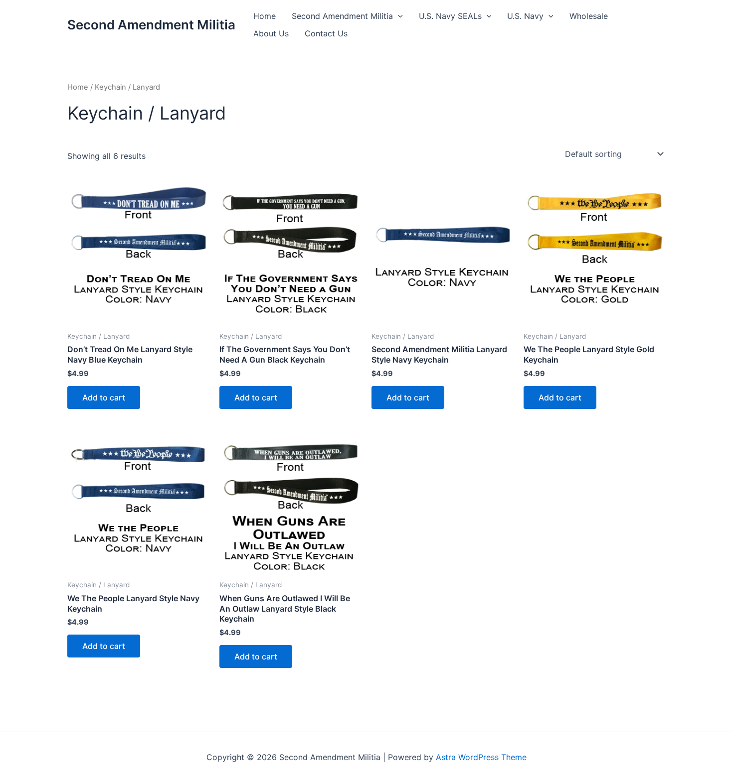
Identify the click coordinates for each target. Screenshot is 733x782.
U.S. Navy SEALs (450, 16)
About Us (271, 33)
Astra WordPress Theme (481, 757)
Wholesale (588, 16)
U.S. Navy (525, 16)
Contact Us (326, 33)
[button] (398, 16)
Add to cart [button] (103, 397)
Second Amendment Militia (151, 24)
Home (264, 16)
